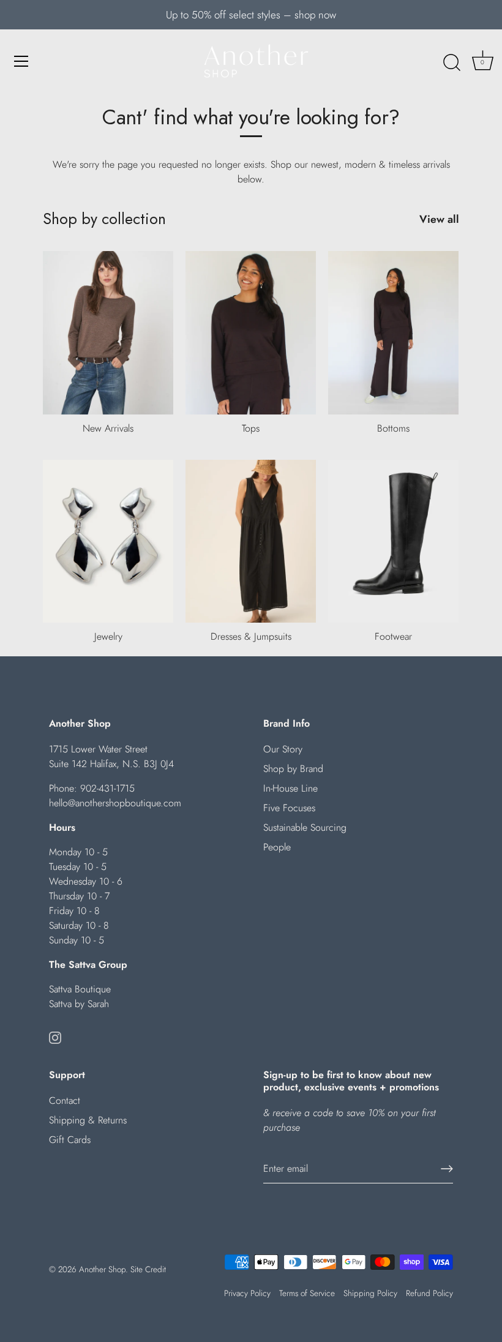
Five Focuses (289, 808)
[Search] (451, 63)
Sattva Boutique (80, 989)
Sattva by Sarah (79, 1004)
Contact (64, 1100)
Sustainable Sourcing (305, 827)
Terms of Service (307, 1293)
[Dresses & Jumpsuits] (250, 541)
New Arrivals (108, 428)
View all (439, 219)
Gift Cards (70, 1140)
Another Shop (102, 1269)
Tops (251, 428)
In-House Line (290, 788)
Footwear (393, 636)
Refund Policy (429, 1293)
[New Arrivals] (108, 332)
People (277, 847)
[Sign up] (447, 1169)
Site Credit (148, 1269)
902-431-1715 (107, 788)
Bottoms (393, 428)
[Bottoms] (393, 332)
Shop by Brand (293, 769)
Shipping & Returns (88, 1120)
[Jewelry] (108, 541)
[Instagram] (55, 1037)
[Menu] (21, 61)
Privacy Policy (247, 1293)
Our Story (282, 749)
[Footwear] (393, 541)
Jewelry (108, 636)
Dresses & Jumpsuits (251, 636)
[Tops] (250, 332)
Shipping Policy (370, 1293)
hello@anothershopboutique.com (115, 803)
